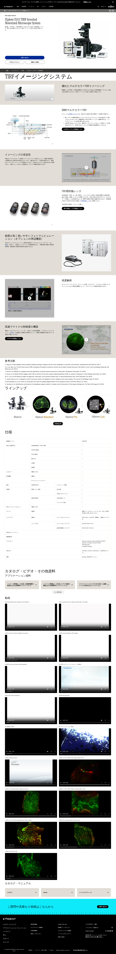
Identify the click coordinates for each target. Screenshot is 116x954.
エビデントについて (9, 924)
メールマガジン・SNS (91, 924)
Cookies (51, 950)
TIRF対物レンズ (85, 201)
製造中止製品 (61, 937)
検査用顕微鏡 (34, 924)
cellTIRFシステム (72, 114)
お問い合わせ (25, 57)
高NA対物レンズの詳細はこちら (73, 208)
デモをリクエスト (14, 62)
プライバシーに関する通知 (41, 950)
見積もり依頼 (35, 62)
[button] (84, 40)
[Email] (112, 928)
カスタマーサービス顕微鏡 (64, 930)
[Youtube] (112, 931)
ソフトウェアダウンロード (64, 933)
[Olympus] (111, 7)
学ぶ (38, 6)
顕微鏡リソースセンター (64, 927)
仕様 (23, 70)
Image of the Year (62, 924)
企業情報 (51, 6)
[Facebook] (108, 931)
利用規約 (30, 950)
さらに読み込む (58, 592)
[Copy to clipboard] (110, 11)
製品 (18, 6)
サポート (44, 6)
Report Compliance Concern (63, 950)
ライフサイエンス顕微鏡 (37, 927)
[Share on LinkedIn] (113, 11)
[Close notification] (113, 2)
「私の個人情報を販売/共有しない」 (80, 950)
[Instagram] (106, 931)
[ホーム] (5, 10)
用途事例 (24, 6)
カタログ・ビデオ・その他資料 (35, 70)
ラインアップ (15, 70)
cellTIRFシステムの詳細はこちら (73, 129)
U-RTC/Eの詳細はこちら (14, 338)
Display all (58, 423)
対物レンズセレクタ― (36, 933)
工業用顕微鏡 (34, 930)
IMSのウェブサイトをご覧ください (94, 937)
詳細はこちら (87, 2)
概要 (7, 70)
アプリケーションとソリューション (14, 928)
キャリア (6, 942)
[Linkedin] (110, 931)
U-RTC (12, 332)
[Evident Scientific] (8, 6)
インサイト (31, 6)
